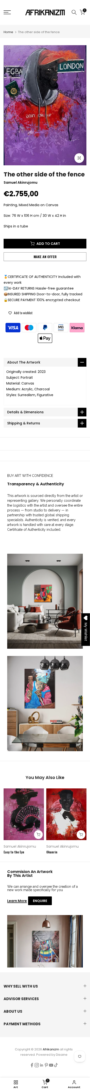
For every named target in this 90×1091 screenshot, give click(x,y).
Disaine (61, 1054)
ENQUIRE (40, 900)
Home (8, 32)
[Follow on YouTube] (51, 1065)
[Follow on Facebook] (32, 1065)
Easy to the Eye (14, 851)
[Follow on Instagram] (37, 1065)
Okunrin (51, 851)
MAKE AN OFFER (45, 256)
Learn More (17, 901)
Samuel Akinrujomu (20, 846)
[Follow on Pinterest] (46, 1065)
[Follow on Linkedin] (41, 1065)
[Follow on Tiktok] (56, 1065)
